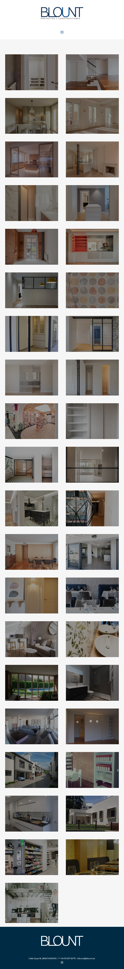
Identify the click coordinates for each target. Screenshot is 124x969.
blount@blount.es (86, 958)
